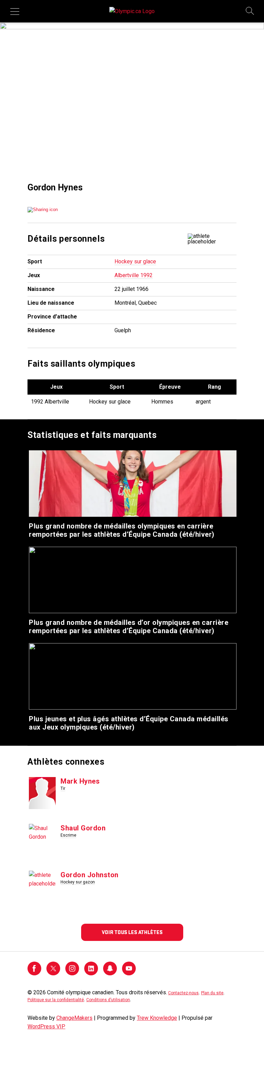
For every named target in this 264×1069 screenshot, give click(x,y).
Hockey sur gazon (77, 882)
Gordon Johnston (89, 875)
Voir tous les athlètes (132, 932)
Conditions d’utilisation (108, 999)
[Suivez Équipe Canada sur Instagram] (72, 973)
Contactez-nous (183, 993)
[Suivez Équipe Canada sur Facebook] (34, 973)
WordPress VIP (46, 1026)
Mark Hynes (80, 781)
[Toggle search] (250, 11)
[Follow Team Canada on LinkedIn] (91, 973)
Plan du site (212, 993)
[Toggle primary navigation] (15, 11)
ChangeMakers (74, 1018)
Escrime (68, 835)
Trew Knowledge (157, 1018)
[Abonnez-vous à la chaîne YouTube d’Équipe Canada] (129, 973)
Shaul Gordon (83, 828)
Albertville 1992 (133, 275)
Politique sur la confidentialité (56, 999)
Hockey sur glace (135, 261)
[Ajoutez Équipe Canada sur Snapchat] (110, 973)
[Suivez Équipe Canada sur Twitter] (53, 973)
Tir (62, 788)
